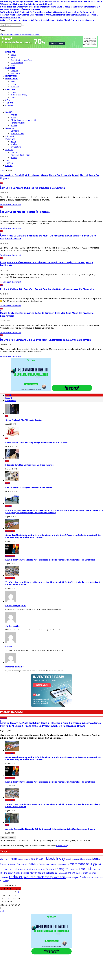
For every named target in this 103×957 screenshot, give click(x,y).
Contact (10, 105)
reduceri (16, 876)
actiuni (5, 858)
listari (10, 872)
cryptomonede (19, 869)
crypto (95, 863)
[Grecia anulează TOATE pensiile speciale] (12, 413)
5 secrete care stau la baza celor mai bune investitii (29, 465)
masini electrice (21, 872)
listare (3, 872)
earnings (41, 869)
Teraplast (75, 877)
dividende (32, 869)
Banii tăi (10, 52)
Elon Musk (50, 869)
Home (3, 170)
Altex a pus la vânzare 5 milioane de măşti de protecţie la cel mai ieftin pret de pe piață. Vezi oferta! (48, 237)
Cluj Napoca (44, 864)
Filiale (13, 81)
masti (75, 175)
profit (85, 872)
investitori (96, 869)
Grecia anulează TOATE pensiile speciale (24, 420)
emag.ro (62, 869)
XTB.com (4, 880)
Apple (14, 858)
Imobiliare (8, 506)
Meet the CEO (16, 73)
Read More (5, 204)
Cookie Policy (62, 845)
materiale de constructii (44, 872)
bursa (96, 858)
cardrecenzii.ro (12, 626)
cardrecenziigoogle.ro (15, 605)
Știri (7, 100)
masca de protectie (60, 175)
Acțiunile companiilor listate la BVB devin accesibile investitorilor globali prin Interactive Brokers (47, 20)
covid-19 (19, 175)
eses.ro (8, 646)
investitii (85, 868)
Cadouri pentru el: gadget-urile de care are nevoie (28, 487)
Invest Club (11, 78)
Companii (14, 71)
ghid (27, 175)
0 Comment (15, 204)
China (35, 864)
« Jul (2, 911)
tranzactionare (93, 877)
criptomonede (79, 864)
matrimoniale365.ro (14, 666)
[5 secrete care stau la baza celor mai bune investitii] (12, 458)
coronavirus (6, 175)
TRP (101, 877)
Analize (13, 55)
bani (33, 858)
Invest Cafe (15, 87)
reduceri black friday (38, 877)
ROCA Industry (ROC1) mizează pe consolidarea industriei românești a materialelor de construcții (46, 12)
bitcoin (40, 858)
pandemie (71, 872)
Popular (9, 395)
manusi (35, 175)
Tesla (83, 877)
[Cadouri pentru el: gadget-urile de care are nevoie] (12, 480)
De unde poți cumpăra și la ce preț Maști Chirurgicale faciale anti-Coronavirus (45, 339)
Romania (59, 877)
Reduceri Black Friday (19, 95)
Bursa (13, 57)
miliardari (62, 873)
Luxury (13, 92)
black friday (55, 858)
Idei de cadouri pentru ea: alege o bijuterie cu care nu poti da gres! (36, 442)
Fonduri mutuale (17, 63)
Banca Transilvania (24, 859)
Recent (8, 397)
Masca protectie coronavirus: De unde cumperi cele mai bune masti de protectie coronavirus (46, 314)
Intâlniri (13, 84)
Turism (13, 97)
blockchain (84, 859)
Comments (10, 400)
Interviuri (11, 76)
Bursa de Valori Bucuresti (13, 864)
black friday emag (73, 859)
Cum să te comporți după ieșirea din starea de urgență (32, 187)
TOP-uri (9, 102)
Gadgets (7, 483)
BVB (30, 864)
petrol (79, 873)
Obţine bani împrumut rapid (21, 60)
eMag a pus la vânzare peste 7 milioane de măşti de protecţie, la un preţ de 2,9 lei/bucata (46, 264)
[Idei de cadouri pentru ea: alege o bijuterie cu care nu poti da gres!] (12, 435)
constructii (54, 864)
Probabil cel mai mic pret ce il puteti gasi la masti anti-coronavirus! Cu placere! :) (46, 289)
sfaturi (84, 175)
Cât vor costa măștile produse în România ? (25, 211)
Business (10, 68)
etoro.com (73, 869)
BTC (90, 859)
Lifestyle (10, 89)
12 (7, 898)
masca (44, 175)
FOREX (13, 65)
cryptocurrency (5, 869)
